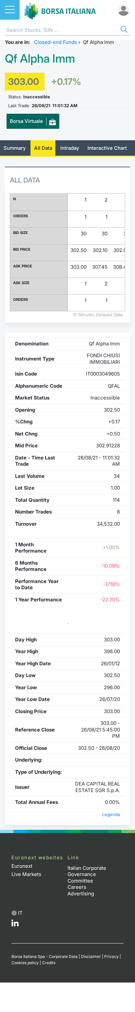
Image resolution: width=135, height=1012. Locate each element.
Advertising (81, 893)
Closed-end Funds (55, 42)
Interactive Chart (107, 148)
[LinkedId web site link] (15, 925)
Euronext (21, 866)
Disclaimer (91, 956)
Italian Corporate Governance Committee (87, 874)
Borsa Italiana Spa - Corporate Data (44, 956)
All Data (43, 148)
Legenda (111, 814)
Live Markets (26, 874)
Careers (77, 887)
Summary (15, 148)
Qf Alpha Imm (40, 58)
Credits (48, 962)
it (20, 913)
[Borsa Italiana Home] (60, 10)
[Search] (123, 30)
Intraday (69, 148)
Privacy (111, 956)
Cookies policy (25, 962)
